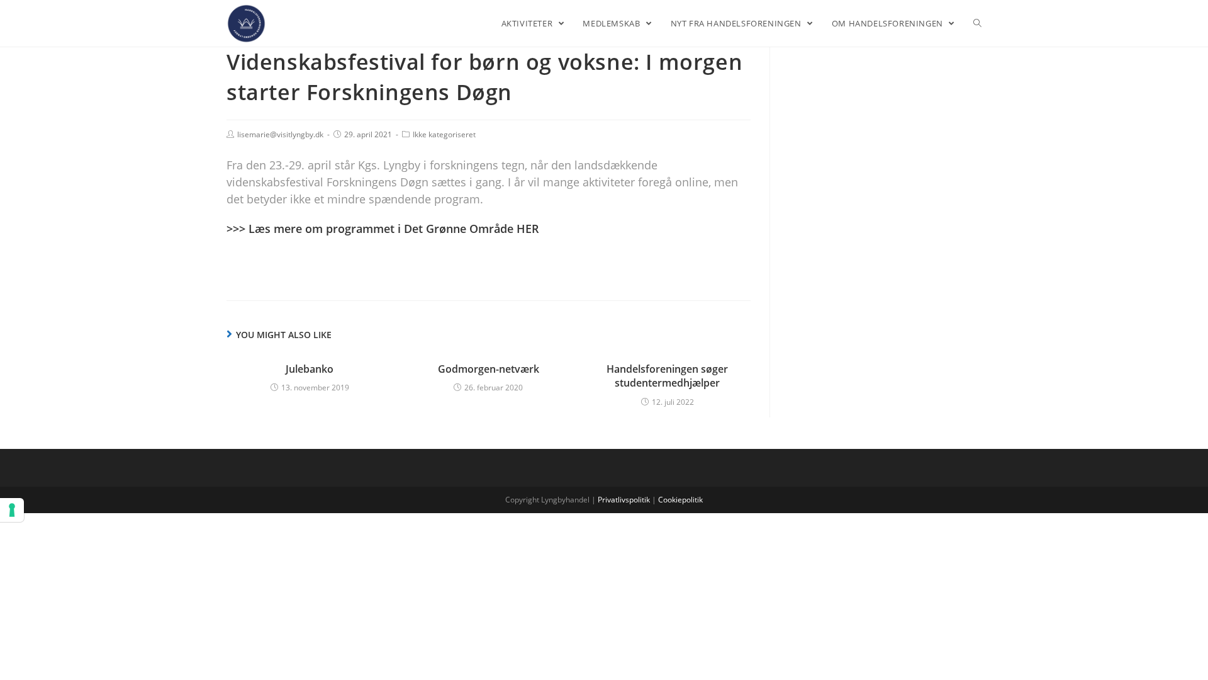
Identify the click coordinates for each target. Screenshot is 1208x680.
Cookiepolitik (680, 499)
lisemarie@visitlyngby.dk (280, 134)
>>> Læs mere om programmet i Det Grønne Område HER (382, 228)
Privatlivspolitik (624, 499)
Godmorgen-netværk (488, 369)
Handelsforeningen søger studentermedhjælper (667, 376)
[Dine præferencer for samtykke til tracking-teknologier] (12, 510)
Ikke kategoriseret (444, 134)
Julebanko (309, 369)
